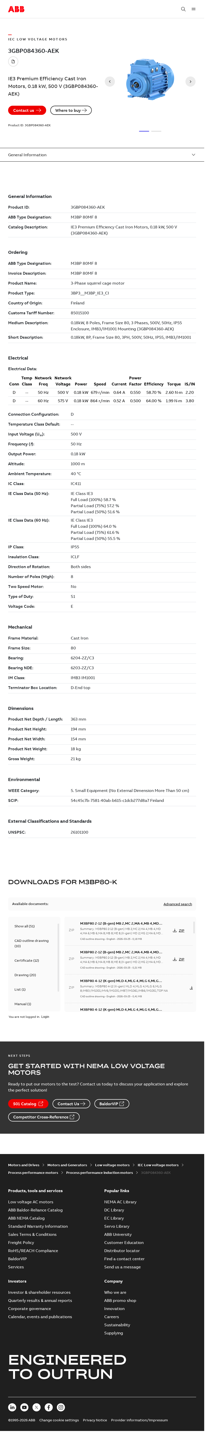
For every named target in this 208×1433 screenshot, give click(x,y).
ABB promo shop (120, 1300)
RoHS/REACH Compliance (33, 1250)
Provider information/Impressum (139, 1420)
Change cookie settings (59, 1420)
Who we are (115, 1292)
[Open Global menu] (193, 9)
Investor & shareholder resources (39, 1292)
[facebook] (49, 1407)
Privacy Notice (95, 1420)
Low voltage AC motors (30, 1201)
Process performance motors (33, 1172)
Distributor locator (122, 1250)
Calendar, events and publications (40, 1316)
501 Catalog (24, 1103)
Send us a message (122, 1266)
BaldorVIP (108, 1103)
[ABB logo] (16, 9)
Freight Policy (21, 1242)
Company (113, 1281)
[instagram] (61, 1407)
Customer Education (124, 1242)
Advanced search (178, 904)
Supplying (113, 1332)
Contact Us (68, 1103)
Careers (111, 1316)
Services (16, 1266)
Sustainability (117, 1324)
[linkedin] (12, 1407)
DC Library (114, 1209)
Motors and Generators (67, 1165)
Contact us (23, 110)
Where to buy (68, 110)
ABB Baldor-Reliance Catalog (35, 1209)
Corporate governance (29, 1308)
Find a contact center (124, 1258)
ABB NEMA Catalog (26, 1218)
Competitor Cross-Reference (40, 1116)
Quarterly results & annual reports (40, 1300)
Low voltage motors (112, 1165)
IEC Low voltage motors (158, 1165)
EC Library (114, 1218)
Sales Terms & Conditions (32, 1234)
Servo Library (116, 1226)
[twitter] (36, 1407)
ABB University (118, 1234)
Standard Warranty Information (38, 1226)
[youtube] (24, 1407)
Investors (17, 1281)
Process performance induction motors (99, 1172)
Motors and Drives (23, 1165)
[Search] (183, 9)
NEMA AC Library (120, 1201)
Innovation (114, 1308)
